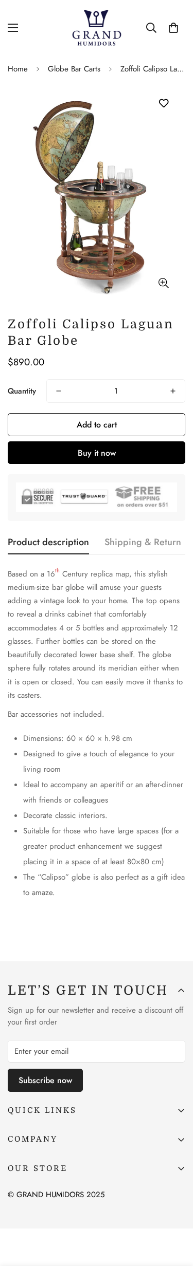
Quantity (22, 391)
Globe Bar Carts (74, 69)
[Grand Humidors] (96, 27)
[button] (173, 28)
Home (18, 69)
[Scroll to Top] (174, 1211)
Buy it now (97, 453)
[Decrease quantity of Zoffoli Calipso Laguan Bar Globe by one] (59, 391)
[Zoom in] (163, 282)
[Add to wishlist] (163, 103)
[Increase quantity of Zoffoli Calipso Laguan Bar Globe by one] (173, 391)
